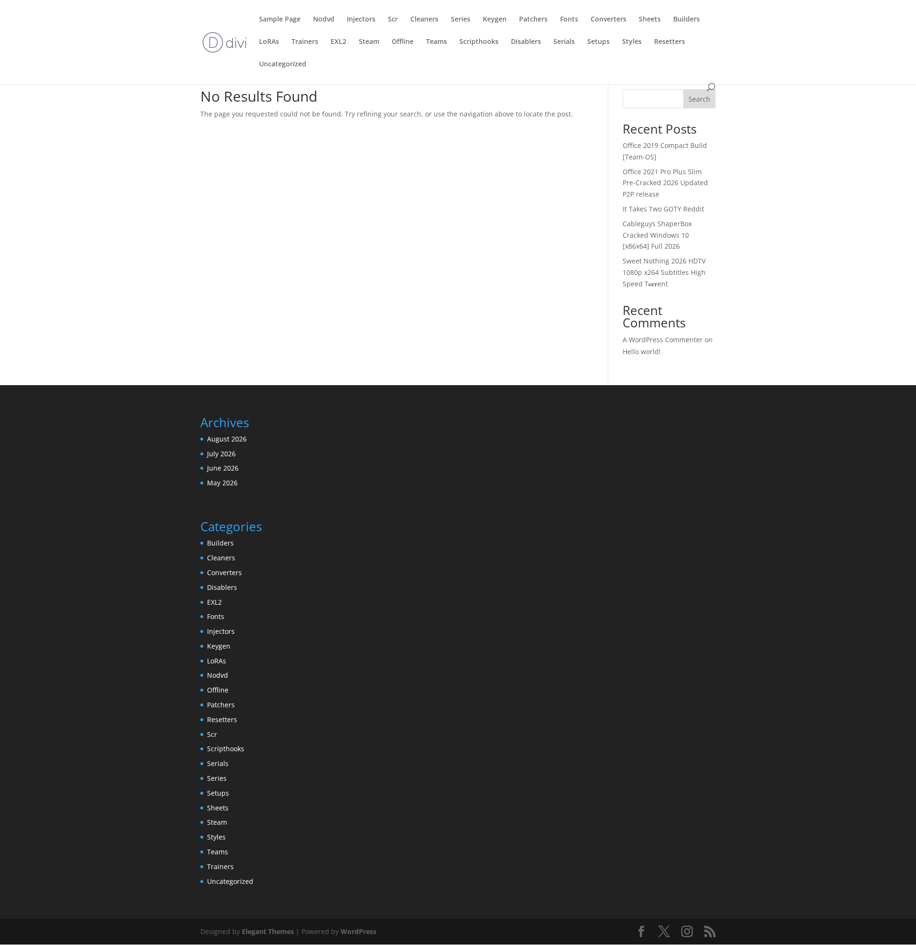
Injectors (361, 19)
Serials (564, 42)
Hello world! (642, 351)
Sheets (650, 19)
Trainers (304, 42)
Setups (598, 42)
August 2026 (227, 438)
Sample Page (280, 19)
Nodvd (323, 19)
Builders (686, 19)
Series (460, 19)
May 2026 (222, 482)
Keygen (495, 19)
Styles (632, 42)
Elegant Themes (268, 931)
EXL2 (338, 42)
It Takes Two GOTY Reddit (663, 208)
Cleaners (424, 19)
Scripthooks (479, 42)
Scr (393, 19)
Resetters (669, 42)
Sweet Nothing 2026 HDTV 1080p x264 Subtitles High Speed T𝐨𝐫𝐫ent (664, 272)
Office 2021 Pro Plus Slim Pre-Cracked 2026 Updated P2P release (665, 183)
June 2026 (223, 467)
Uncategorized (282, 64)
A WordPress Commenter (663, 339)
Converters (608, 19)
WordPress (358, 931)
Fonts (569, 19)
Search (699, 99)
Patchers (533, 19)
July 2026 (221, 453)
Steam (369, 42)
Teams (436, 42)
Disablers (526, 42)
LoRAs (269, 42)
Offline (403, 42)
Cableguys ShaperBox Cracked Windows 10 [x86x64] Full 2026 (657, 235)
